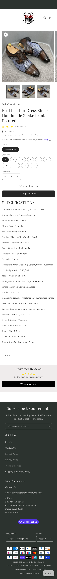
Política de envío (39, 569)
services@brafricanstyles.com (27, 492)
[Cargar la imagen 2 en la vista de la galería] (28, 91)
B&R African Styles (26, 562)
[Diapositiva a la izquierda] (3, 92)
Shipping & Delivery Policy (17, 472)
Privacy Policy (11, 460)
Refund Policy (11, 454)
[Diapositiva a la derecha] (54, 92)
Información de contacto (29, 573)
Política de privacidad (42, 565)
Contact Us (10, 448)
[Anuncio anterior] (5, 4)
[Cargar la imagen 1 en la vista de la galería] (13, 91)
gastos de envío (10, 135)
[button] (5, 18)
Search (8, 442)
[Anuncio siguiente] (52, 4)
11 (16, 165)
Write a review (28, 384)
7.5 (22, 159)
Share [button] (7, 355)
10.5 (7, 165)
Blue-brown (10, 149)
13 (34, 165)
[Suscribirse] (49, 426)
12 (25, 165)
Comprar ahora (29, 193)
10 (47, 159)
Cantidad (6, 171)
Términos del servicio (22, 569)
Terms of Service (13, 466)
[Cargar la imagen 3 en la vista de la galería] (43, 91)
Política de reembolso (23, 565)
